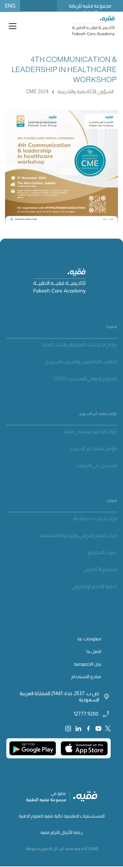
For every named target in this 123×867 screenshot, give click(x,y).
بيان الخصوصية (87, 663)
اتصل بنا (93, 651)
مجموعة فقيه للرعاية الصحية (90, 7)
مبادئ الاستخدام (86, 676)
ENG (10, 5)
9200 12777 (86, 714)
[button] (11, 26)
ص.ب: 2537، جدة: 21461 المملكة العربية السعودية (59, 696)
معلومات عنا (89, 638)
